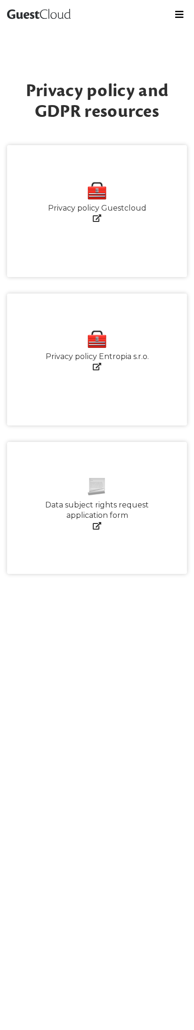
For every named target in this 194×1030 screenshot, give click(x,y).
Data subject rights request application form (97, 510)
